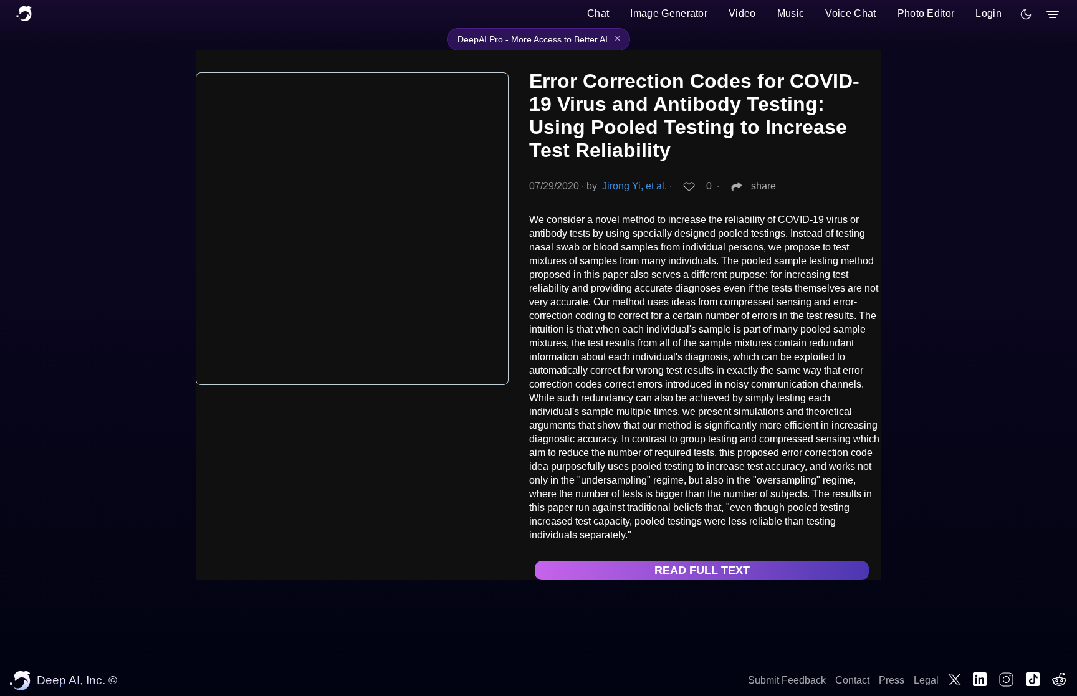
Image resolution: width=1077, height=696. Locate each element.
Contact (852, 680)
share (763, 186)
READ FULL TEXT (702, 570)
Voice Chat (850, 13)
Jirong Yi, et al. (634, 186)
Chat (598, 13)
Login (988, 13)
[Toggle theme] (1026, 14)
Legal (926, 680)
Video (742, 13)
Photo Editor (926, 13)
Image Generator (668, 13)
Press (891, 680)
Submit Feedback (787, 680)
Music (791, 13)
